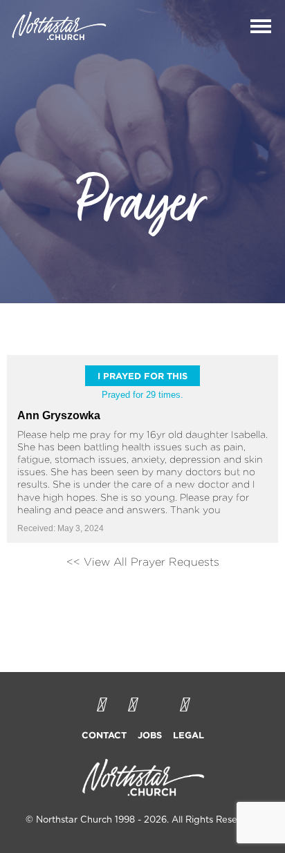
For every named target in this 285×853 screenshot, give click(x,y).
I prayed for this (142, 376)
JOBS (150, 735)
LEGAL (188, 735)
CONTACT (104, 735)
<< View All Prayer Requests (142, 562)
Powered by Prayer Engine (142, 599)
